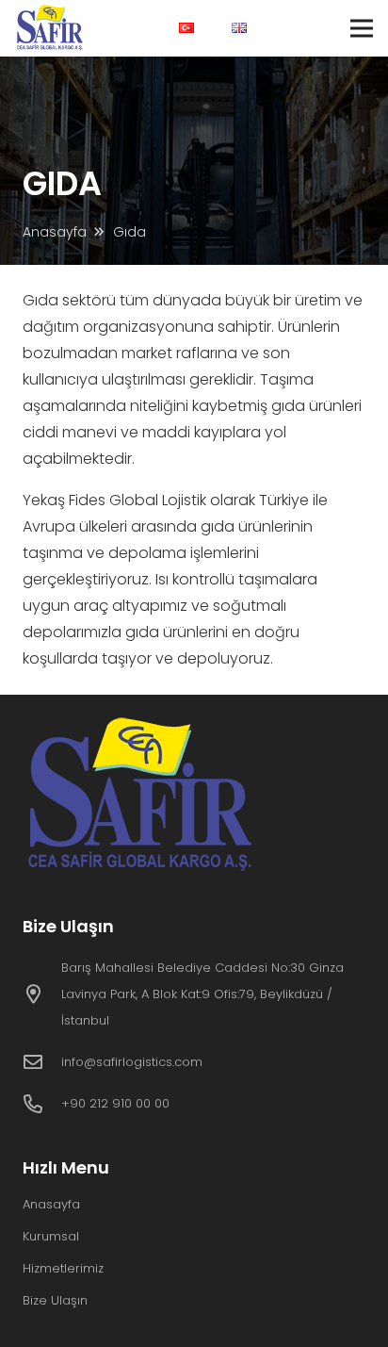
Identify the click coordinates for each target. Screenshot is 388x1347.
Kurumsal (51, 1236)
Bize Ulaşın (55, 1300)
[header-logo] (51, 28)
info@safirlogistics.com (131, 1062)
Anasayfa (51, 1204)
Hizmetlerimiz (63, 1268)
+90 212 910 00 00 (115, 1103)
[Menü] (361, 28)
